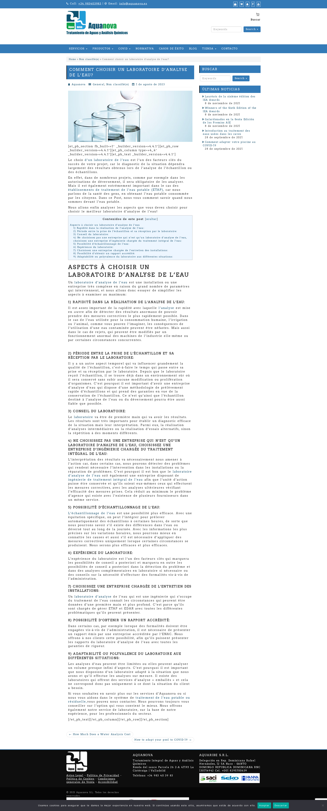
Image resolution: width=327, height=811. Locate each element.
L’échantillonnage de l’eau (91, 513)
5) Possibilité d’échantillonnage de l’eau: (101, 243)
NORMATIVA (145, 48)
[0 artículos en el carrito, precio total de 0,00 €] (258, 14)
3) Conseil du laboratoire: (91, 234)
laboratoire (83, 417)
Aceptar (264, 805)
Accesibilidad (108, 782)
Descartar (281, 805)
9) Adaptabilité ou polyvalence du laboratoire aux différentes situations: (123, 256)
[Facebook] (253, 4)
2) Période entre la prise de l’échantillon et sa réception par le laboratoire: (125, 231)
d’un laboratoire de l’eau (107, 160)
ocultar (151, 219)
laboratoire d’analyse (93, 596)
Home (72, 59)
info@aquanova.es (133, 3)
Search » (252, 29)
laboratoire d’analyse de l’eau (101, 282)
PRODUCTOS (102, 48)
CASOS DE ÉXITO (171, 48)
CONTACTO (229, 48)
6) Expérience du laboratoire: (93, 247)
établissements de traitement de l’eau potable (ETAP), (116, 189)
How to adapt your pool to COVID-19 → (163, 739)
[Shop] (235, 4)
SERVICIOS (77, 48)
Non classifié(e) (89, 59)
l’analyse (166, 308)
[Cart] (241, 4)
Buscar (256, 19)
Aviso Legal (74, 775)
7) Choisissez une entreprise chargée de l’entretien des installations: (120, 250)
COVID (123, 48)
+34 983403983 (89, 3)
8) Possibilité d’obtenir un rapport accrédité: (104, 253)
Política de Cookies (80, 778)
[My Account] (247, 4)
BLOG (193, 48)
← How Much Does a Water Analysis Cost (100, 734)
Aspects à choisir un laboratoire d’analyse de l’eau (105, 225)
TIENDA (208, 48)
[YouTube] (258, 4)
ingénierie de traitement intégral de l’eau (105, 479)
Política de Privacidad (103, 775)
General (98, 84)
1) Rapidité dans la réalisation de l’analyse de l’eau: (108, 228)
